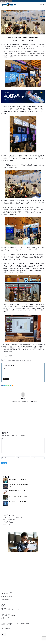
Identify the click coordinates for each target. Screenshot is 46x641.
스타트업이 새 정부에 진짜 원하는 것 (13, 517)
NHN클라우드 (8, 360)
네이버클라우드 (15, 360)
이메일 (4, 368)
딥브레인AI (22, 360)
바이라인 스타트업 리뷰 (10, 522)
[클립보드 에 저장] (14, 385)
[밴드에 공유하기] (8, 385)
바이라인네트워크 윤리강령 (6, 596)
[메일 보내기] (12, 385)
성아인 (10, 497)
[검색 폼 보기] (41, 4)
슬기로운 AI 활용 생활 (9, 519)
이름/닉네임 (4, 457)
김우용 (10, 480)
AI (2, 360)
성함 (3, 373)
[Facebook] (2, 634)
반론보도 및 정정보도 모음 (6, 599)
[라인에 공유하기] (6, 385)
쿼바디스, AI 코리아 (9, 515)
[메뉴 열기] (43, 4)
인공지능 (29, 360)
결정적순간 (7, 524)
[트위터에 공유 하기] (4, 385)
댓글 (3, 438)
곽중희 (10, 503)
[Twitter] (5, 634)
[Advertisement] (23, 420)
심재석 (10, 486)
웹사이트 (33, 457)
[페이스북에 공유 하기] (2, 385)
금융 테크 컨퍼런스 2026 (6, 1)
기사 (23, 35)
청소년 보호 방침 (15, 609)
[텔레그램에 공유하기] (10, 385)
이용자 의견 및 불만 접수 (6, 628)
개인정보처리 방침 (4, 597)
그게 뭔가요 (7, 521)
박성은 (17, 41)
